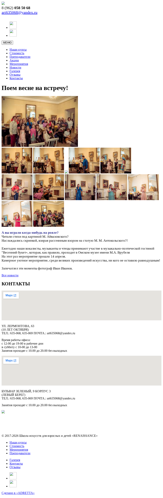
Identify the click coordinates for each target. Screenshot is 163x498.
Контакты (16, 78)
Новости (15, 67)
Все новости (10, 275)
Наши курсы (18, 49)
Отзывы (15, 74)
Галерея (15, 71)
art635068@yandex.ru (19, 12)
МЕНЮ (7, 42)
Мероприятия (19, 64)
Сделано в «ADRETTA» (18, 493)
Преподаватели (20, 56)
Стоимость (17, 53)
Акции (14, 60)
